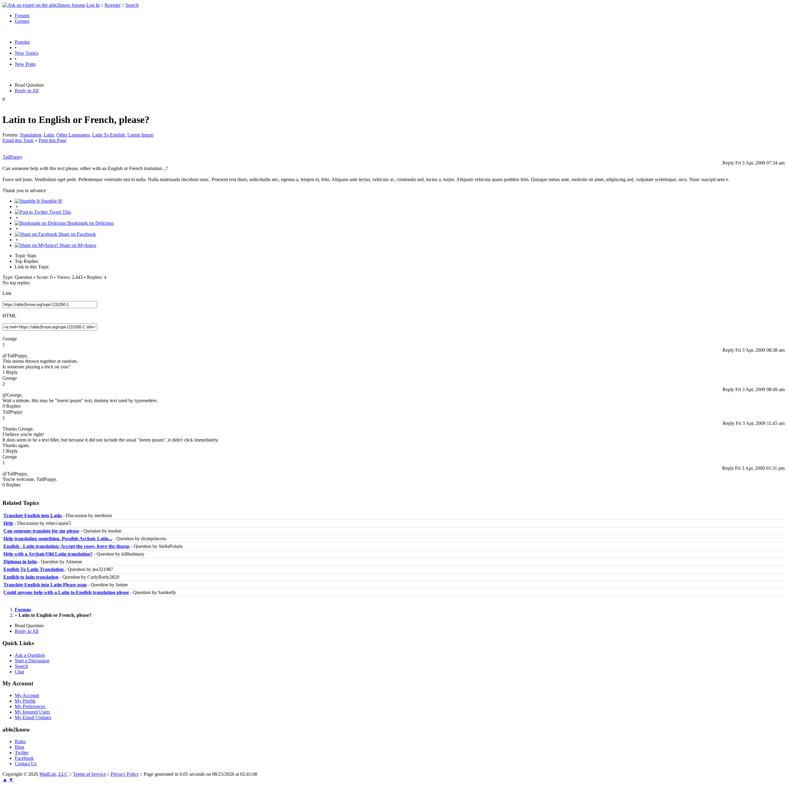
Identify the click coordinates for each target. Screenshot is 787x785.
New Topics (26, 53)
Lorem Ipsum (140, 134)
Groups (22, 21)
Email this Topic (18, 140)
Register (113, 5)
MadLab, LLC (53, 774)
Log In (93, 5)
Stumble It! (51, 201)
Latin (49, 134)
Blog (19, 747)
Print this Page (52, 140)
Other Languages (73, 134)
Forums (22, 15)
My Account (27, 695)
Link (7, 293)
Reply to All (26, 90)
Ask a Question (30, 655)
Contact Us (26, 763)
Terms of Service (89, 774)
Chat (19, 671)
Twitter (22, 752)
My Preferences (30, 706)
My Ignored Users (32, 712)
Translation (30, 134)
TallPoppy (12, 157)
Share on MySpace (77, 245)
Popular (22, 42)
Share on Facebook (76, 234)
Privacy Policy (125, 774)
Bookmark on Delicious (90, 223)
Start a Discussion (32, 660)
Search (132, 5)
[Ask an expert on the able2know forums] (43, 5)
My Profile (25, 701)
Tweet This (59, 212)
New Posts (25, 64)
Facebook (24, 758)
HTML (9, 315)
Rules (20, 741)
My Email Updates (33, 717)
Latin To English (108, 134)
